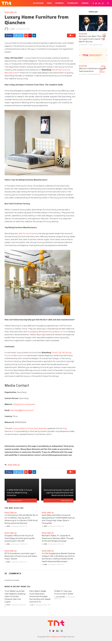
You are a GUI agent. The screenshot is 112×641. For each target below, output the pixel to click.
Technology (72, 3)
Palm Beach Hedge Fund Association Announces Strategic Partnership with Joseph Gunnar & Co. (40, 596)
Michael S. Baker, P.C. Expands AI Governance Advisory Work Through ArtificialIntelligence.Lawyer (58, 538)
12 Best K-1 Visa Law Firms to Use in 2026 (63, 592)
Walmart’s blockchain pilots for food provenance (92, 69)
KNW (13, 29)
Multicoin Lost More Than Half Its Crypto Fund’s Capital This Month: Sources (92, 39)
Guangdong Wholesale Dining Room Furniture (48, 331)
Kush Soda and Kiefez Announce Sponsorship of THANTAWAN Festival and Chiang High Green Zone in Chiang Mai (58, 519)
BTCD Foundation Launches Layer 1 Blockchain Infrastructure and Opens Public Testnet (21, 556)
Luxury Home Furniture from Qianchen (30, 428)
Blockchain (38, 3)
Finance (85, 3)
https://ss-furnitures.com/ (24, 404)
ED (32, 605)
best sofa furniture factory (26, 233)
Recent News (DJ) (11, 12)
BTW (8, 605)
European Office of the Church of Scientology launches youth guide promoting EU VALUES (19, 538)
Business (59, 3)
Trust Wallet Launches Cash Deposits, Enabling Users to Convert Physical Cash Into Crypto (15, 596)
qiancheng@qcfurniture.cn (22, 410)
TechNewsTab (55, 636)
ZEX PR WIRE (60, 597)
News (49, 3)
